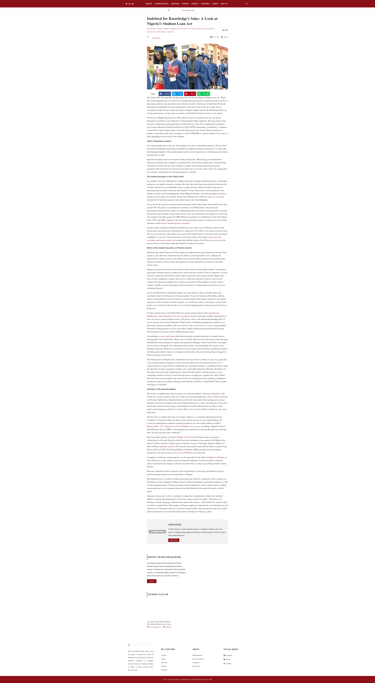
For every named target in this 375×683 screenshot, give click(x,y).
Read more (134, 670)
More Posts (174, 540)
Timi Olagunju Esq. (156, 627)
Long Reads (175, 3)
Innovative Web (207, 679)
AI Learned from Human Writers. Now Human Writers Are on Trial (159, 622)
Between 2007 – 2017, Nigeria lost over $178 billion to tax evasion (173, 426)
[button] (246, 3)
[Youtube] (132, 3)
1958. (155, 207)
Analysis (149, 3)
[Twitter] (129, 3)
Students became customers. (178, 223)
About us (224, 3)
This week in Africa (161, 3)
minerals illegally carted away (181, 437)
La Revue (215, 3)
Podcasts (194, 3)
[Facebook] (126, 3)
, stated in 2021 (173, 446)
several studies (165, 336)
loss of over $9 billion (183, 452)
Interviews (205, 3)
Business (185, 3)
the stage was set (211, 196)
